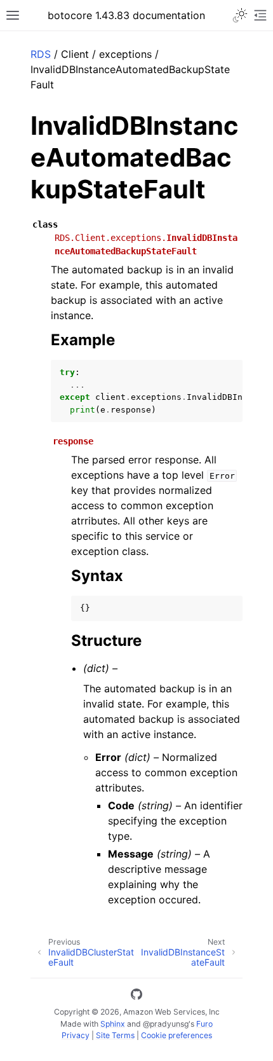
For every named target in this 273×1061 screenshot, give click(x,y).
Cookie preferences (176, 1035)
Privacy (76, 1035)
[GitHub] (136, 996)
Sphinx (112, 1024)
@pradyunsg (166, 1024)
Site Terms (115, 1035)
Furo (204, 1024)
